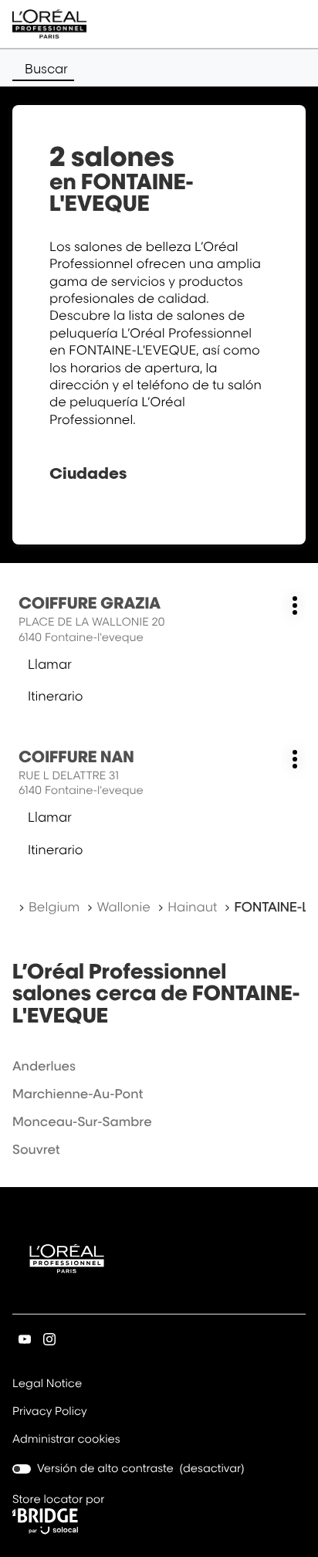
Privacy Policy (49, 1412)
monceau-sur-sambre (82, 1121)
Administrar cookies (66, 1439)
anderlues (44, 1066)
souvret (36, 1149)
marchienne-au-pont (77, 1093)
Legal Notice (47, 1384)
